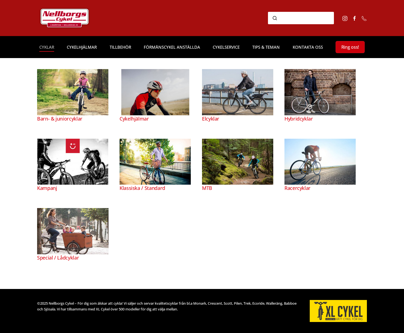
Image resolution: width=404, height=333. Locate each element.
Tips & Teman (266, 47)
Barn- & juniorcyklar (59, 118)
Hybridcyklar (298, 118)
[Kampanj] (73, 161)
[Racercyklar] (320, 161)
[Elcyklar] (237, 92)
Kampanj (47, 188)
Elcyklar (210, 118)
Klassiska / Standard (142, 188)
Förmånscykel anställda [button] (172, 47)
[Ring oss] (364, 17)
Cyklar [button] (46, 47)
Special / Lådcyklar (58, 257)
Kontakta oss (308, 47)
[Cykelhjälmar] (155, 92)
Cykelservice (226, 47)
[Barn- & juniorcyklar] (73, 92)
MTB (207, 188)
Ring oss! (350, 47)
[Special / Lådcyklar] (73, 231)
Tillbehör (120, 47)
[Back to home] (72, 18)
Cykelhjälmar (82, 47)
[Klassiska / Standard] (155, 161)
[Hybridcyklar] (320, 92)
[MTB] (237, 161)
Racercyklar (297, 188)
